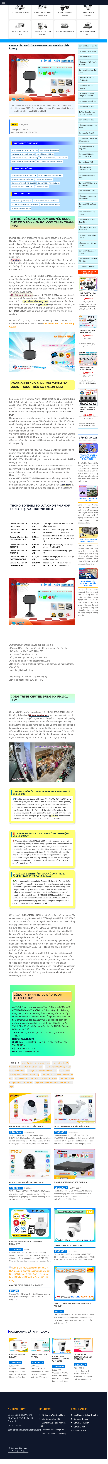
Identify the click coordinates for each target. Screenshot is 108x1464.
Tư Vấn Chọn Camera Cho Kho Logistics (87, 113)
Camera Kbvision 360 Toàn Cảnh (87, 221)
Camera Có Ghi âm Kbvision (86, 87)
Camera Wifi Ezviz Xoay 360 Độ (87, 252)
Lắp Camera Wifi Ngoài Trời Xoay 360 (24, 183)
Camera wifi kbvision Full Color (88, 71)
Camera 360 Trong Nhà (87, 266)
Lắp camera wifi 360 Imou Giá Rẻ (88, 244)
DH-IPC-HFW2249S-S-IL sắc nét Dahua (72, 1126)
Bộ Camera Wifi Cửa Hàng (53, 1415)
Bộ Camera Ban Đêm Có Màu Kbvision (46, 201)
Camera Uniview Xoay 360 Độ (87, 213)
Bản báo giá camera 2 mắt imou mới (23, 154)
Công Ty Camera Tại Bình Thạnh (36, 1063)
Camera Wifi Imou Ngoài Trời (88, 205)
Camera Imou (79, 1427)
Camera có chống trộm (87, 133)
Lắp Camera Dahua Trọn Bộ (85, 1415)
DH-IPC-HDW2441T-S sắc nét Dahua (26, 1126)
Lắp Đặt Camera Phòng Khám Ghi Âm (87, 410)
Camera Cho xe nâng (86, 107)
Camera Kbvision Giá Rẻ (88, 46)
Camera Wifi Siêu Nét (86, 191)
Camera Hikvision (81, 1423)
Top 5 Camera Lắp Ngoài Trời (49, 150)
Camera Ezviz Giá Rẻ (86, 162)
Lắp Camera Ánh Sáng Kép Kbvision (87, 79)
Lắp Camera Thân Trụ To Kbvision (88, 63)
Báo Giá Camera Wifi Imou (45, 154)
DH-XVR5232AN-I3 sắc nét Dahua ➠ (70, 1182)
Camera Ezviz (79, 1430)
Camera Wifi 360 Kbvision (44, 179)
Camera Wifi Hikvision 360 (87, 176)
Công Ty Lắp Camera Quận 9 (88, 500)
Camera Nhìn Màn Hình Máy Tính (87, 147)
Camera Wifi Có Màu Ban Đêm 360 (88, 260)
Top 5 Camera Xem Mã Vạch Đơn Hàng (49, 161)
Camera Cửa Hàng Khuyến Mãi (52, 1424)
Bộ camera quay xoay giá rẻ (88, 331)
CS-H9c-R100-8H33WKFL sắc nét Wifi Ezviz (61, 1358)
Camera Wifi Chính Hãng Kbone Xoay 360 (88, 184)
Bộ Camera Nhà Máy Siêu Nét (87, 368)
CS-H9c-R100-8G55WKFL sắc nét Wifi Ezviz (83, 1357)
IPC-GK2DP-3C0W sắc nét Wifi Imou (26, 1182)
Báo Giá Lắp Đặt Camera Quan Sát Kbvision (88, 583)
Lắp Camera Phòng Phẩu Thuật (88, 126)
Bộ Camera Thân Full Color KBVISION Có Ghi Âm (36, 1079)
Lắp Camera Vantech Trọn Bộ (21, 208)
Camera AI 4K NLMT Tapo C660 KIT (70, 1245)
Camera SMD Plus (85, 57)
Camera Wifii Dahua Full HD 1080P (23, 187)
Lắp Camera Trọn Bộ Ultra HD (50, 204)
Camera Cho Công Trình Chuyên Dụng (88, 140)
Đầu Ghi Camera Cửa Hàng (54, 1433)
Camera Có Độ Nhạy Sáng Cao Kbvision (86, 95)
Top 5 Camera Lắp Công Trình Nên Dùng (25, 158)
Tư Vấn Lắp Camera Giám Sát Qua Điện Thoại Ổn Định (88, 457)
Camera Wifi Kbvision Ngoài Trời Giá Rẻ (86, 155)
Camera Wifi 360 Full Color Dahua (48, 183)
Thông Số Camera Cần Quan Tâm (41, 1071)
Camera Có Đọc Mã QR (87, 101)
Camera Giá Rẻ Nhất (86, 120)
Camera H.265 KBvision (87, 51)
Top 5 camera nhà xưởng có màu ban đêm (53, 158)
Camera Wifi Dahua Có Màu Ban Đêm (50, 175)
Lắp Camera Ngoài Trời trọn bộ (21, 201)
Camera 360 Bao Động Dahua (87, 236)
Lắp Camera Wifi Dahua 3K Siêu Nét (87, 197)
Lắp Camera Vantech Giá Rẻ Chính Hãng (88, 541)
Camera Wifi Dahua (42, 187)
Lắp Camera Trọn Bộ (51, 1419)
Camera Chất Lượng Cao (53, 1430)
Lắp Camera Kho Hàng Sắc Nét (88, 294)
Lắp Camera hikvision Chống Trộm (23, 179)
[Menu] (4, 3)
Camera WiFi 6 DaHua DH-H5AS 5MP (26, 1285)
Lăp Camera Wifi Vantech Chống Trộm (24, 175)
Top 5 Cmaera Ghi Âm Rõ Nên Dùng (23, 161)
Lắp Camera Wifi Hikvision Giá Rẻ (85, 169)
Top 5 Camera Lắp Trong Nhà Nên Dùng (25, 150)
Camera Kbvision (80, 1419)
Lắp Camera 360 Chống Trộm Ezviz (87, 229)
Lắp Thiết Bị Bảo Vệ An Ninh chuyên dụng (25, 204)
